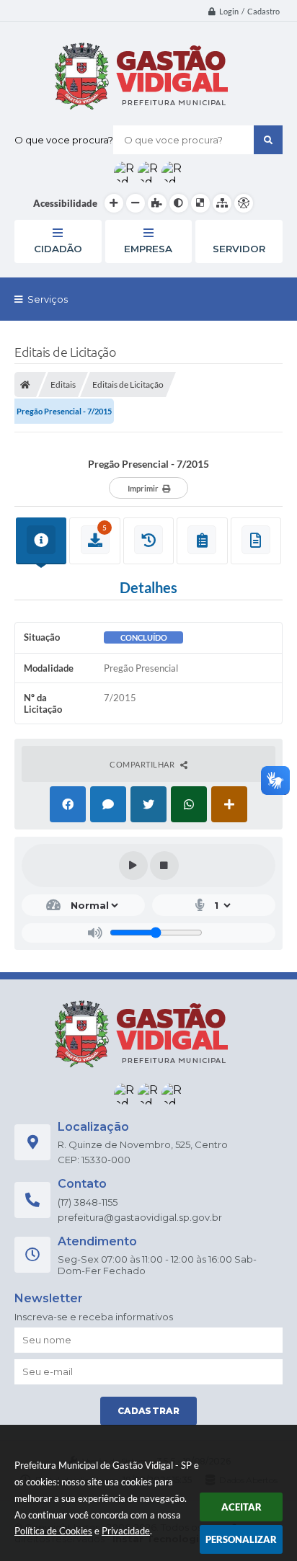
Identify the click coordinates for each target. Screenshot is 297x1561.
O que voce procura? (63, 140)
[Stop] (164, 865)
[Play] (133, 865)
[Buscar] (268, 139)
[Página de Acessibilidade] (243, 203)
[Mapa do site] (222, 203)
